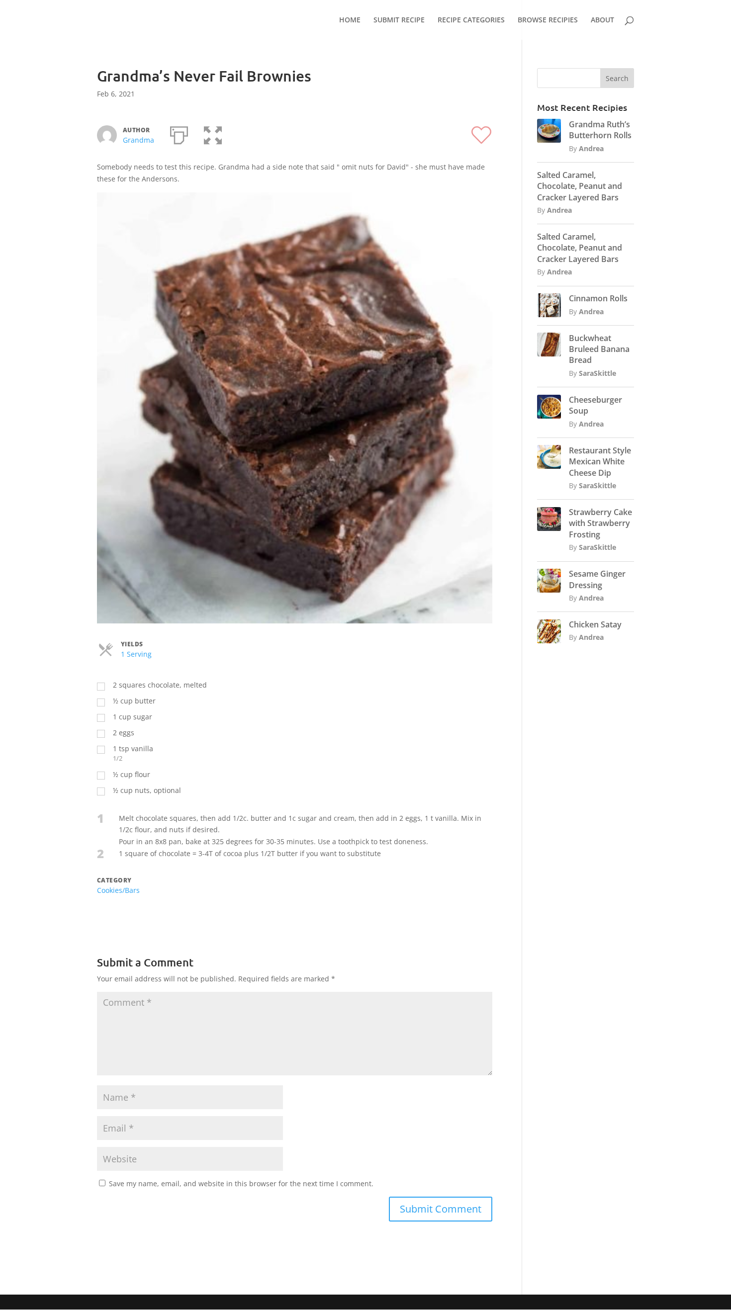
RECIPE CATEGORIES (471, 20)
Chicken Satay (595, 624)
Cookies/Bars (118, 890)
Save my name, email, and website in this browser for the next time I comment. (241, 1183)
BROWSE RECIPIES (548, 20)
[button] (213, 133)
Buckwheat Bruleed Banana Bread (599, 349)
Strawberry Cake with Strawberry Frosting (600, 523)
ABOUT (602, 20)
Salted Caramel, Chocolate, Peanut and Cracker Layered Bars (579, 186)
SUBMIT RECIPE (399, 20)
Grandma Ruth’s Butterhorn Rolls (600, 130)
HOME (350, 20)
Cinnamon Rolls (598, 298)
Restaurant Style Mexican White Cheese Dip (600, 461)
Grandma (138, 140)
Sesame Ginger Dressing (597, 579)
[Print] (179, 133)
